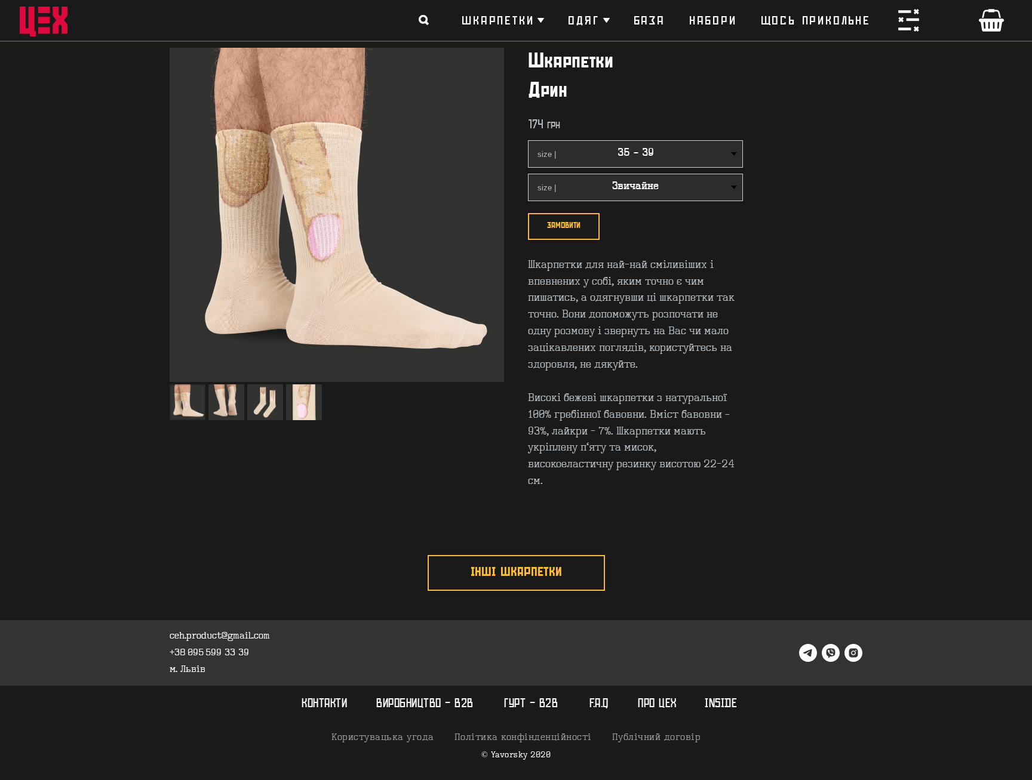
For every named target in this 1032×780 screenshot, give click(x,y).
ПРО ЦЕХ (657, 704)
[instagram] (853, 653)
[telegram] (808, 653)
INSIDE (721, 704)
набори (713, 20)
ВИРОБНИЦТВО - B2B (425, 704)
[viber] (831, 653)
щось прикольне (816, 20)
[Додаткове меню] (909, 20)
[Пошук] (424, 20)
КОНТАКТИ (324, 704)
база (649, 20)
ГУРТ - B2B (531, 704)
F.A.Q (599, 704)
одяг (583, 20)
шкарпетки (498, 20)
